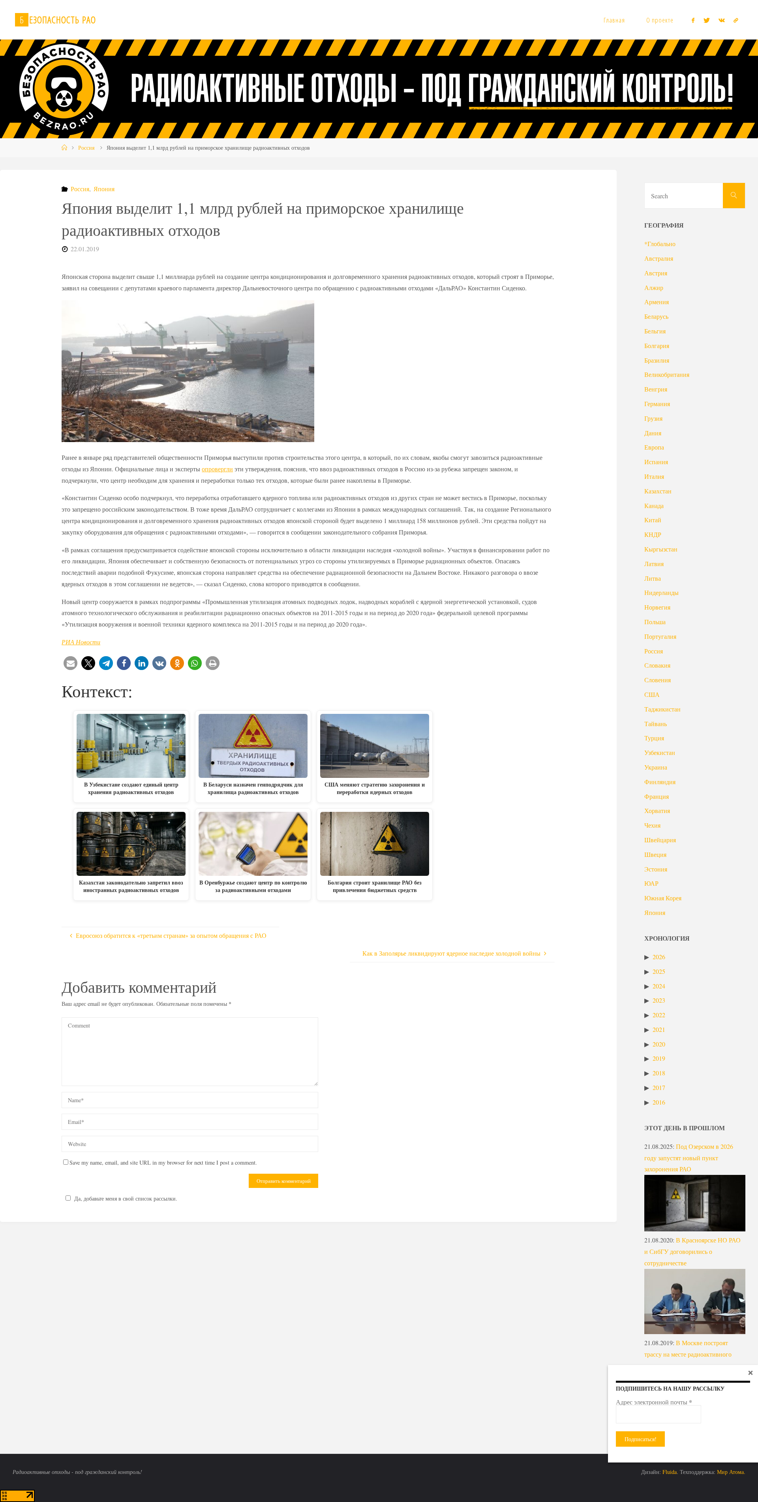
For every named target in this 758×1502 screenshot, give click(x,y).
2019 (659, 1058)
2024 (659, 986)
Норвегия (657, 607)
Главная (614, 19)
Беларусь (656, 316)
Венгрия (655, 389)
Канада (654, 505)
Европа (654, 447)
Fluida (669, 1472)
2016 (659, 1102)
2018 (659, 1073)
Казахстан (658, 491)
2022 (659, 1015)
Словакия (657, 665)
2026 (659, 956)
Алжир (653, 287)
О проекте (660, 19)
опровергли (217, 469)
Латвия (654, 563)
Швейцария (660, 840)
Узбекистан (659, 752)
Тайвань (655, 723)
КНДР (652, 534)
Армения (656, 301)
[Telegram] (736, 20)
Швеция (655, 854)
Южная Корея (662, 898)
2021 (659, 1029)
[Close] (750, 1372)
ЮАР (651, 883)
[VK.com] (721, 20)
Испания (656, 461)
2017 (659, 1087)
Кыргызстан (660, 549)
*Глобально (659, 243)
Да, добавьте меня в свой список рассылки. (125, 1198)
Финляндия (659, 781)
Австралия (658, 258)
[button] (70, 663)
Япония (104, 188)
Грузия (653, 418)
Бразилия (656, 360)
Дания (652, 433)
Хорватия (657, 810)
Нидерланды (661, 592)
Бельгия (655, 331)
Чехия (652, 825)
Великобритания (666, 374)
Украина (655, 767)
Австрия (655, 273)
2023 (659, 1000)
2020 (659, 1044)
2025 (659, 971)
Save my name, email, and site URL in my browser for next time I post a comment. (163, 1162)
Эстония (655, 869)
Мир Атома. (731, 1472)
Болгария (656, 345)
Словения (657, 680)
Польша (655, 621)
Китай (652, 520)
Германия (657, 403)
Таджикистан (662, 709)
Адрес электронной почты (654, 1402)
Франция (656, 796)
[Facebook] (693, 20)
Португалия (660, 636)
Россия (86, 147)
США (652, 694)
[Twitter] (706, 20)
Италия (654, 476)
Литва (652, 578)
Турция (654, 738)
